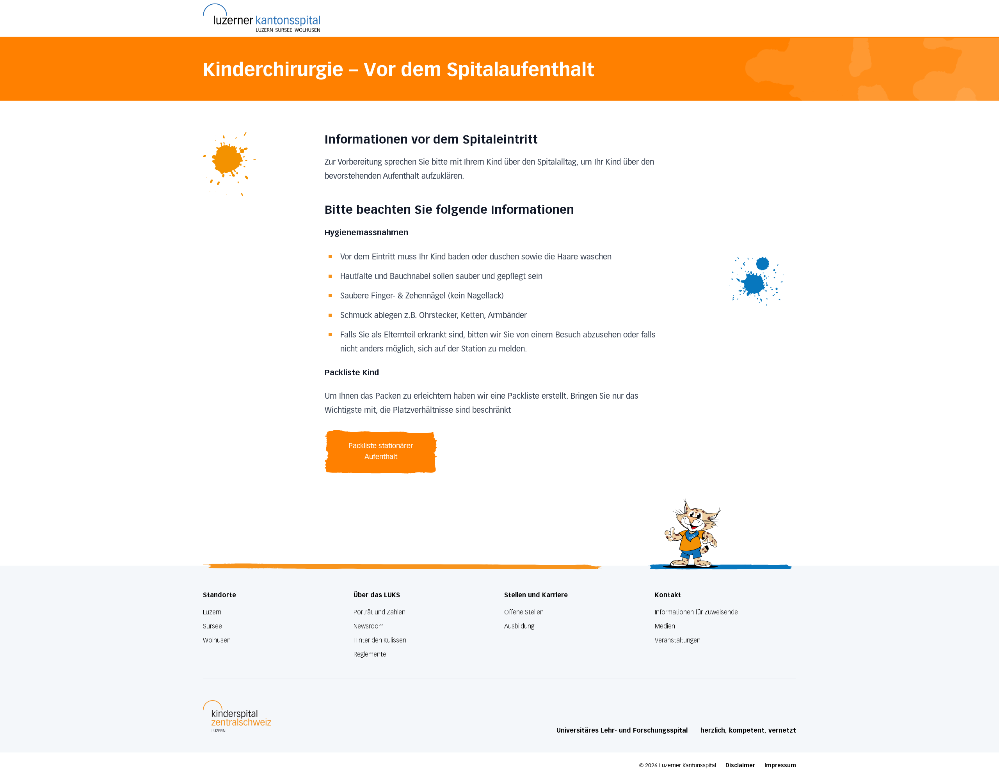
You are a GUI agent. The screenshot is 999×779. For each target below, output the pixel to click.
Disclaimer (740, 765)
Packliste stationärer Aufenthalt (380, 452)
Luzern (212, 612)
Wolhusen (217, 640)
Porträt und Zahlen (379, 612)
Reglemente (370, 654)
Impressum (780, 765)
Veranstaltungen (677, 640)
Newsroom (369, 626)
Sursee (212, 626)
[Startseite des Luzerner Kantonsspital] (261, 17)
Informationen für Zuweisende (696, 612)
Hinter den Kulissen (380, 640)
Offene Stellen (524, 612)
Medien (665, 626)
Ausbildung (519, 626)
